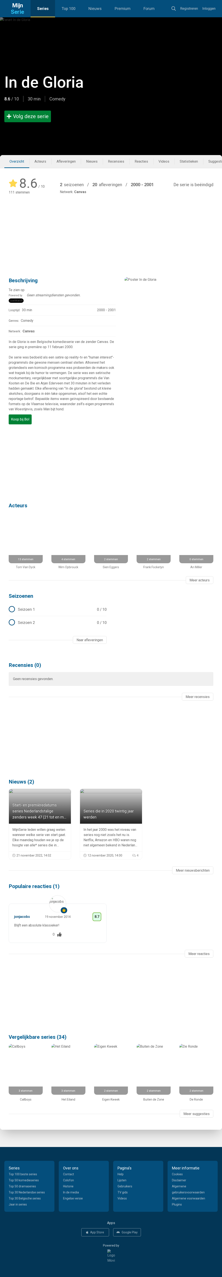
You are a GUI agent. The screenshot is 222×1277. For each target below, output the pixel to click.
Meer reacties (199, 954)
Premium (123, 8)
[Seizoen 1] (58, 609)
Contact (68, 1174)
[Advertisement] (111, 229)
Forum (149, 8)
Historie (68, 1186)
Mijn (17, 8)
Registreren (189, 8)
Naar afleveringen (90, 640)
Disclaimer (179, 1180)
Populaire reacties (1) (34, 886)
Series (43, 8)
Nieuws (95, 8)
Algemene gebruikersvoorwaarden (188, 1189)
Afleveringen (66, 161)
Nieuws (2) (21, 782)
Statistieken (189, 161)
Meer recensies (198, 697)
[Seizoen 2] (58, 622)
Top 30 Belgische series (25, 1198)
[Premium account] (64, 910)
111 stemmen (19, 192)
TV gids (123, 1192)
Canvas (80, 192)
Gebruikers (125, 1186)
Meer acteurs (199, 580)
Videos (163, 161)
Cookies (177, 1174)
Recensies (116, 161)
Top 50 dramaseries (22, 1186)
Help (121, 1174)
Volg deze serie (31, 116)
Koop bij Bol (20, 419)
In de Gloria (44, 82)
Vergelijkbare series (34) (38, 1037)
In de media (71, 1192)
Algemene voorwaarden (188, 1198)
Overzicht (17, 161)
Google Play (130, 1232)
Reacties (141, 161)
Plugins (177, 1204)
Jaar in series (18, 1204)
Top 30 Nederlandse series (27, 1192)
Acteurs (40, 161)
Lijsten (122, 1180)
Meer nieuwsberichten (193, 870)
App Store (97, 1232)
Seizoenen (21, 596)
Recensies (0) (25, 665)
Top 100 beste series (23, 1174)
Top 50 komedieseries (24, 1180)
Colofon (68, 1180)
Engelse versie (73, 1198)
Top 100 (68, 8)
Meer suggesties (196, 1114)
